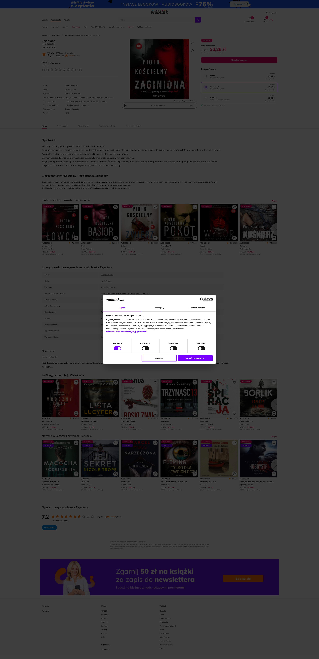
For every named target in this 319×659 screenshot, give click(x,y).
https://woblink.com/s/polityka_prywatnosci (126, 332)
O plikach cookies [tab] (197, 308)
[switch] (145, 348)
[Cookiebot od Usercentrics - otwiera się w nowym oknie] (202, 299)
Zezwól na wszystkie (195, 358)
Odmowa (159, 358)
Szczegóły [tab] (159, 308)
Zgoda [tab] (122, 308)
